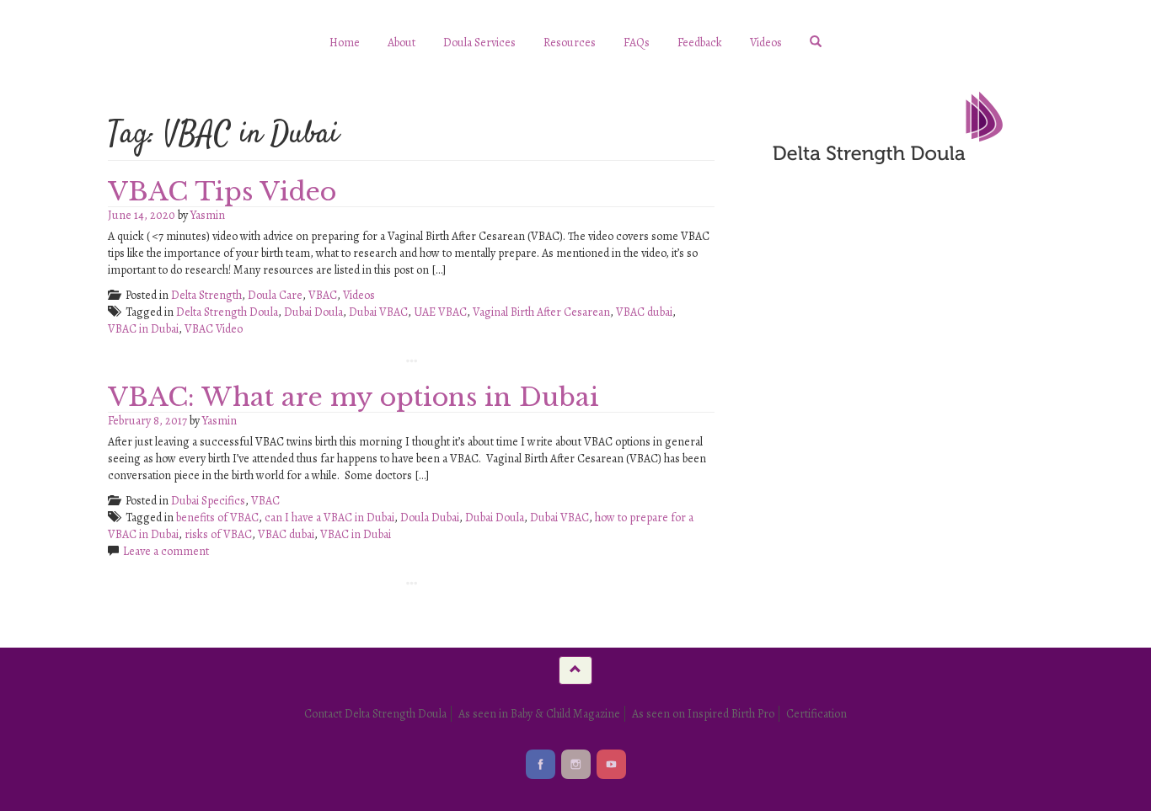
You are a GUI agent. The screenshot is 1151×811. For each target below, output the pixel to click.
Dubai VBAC (378, 312)
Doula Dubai (429, 518)
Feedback (699, 43)
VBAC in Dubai (143, 329)
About (401, 43)
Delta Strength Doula (227, 312)
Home (344, 43)
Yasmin (207, 215)
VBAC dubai (644, 312)
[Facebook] (540, 764)
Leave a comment (166, 551)
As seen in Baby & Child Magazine (539, 714)
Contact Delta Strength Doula (375, 714)
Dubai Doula (313, 312)
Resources (569, 43)
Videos (766, 43)
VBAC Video (214, 329)
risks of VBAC (218, 534)
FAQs (637, 43)
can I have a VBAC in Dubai (329, 518)
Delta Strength (206, 295)
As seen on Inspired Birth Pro (703, 714)
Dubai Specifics (208, 501)
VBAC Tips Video (222, 191)
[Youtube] (611, 764)
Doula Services (479, 43)
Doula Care (275, 295)
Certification (816, 714)
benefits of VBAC (217, 518)
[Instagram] (576, 764)
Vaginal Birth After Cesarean (541, 312)
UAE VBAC (440, 312)
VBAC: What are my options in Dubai (353, 397)
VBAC (322, 295)
